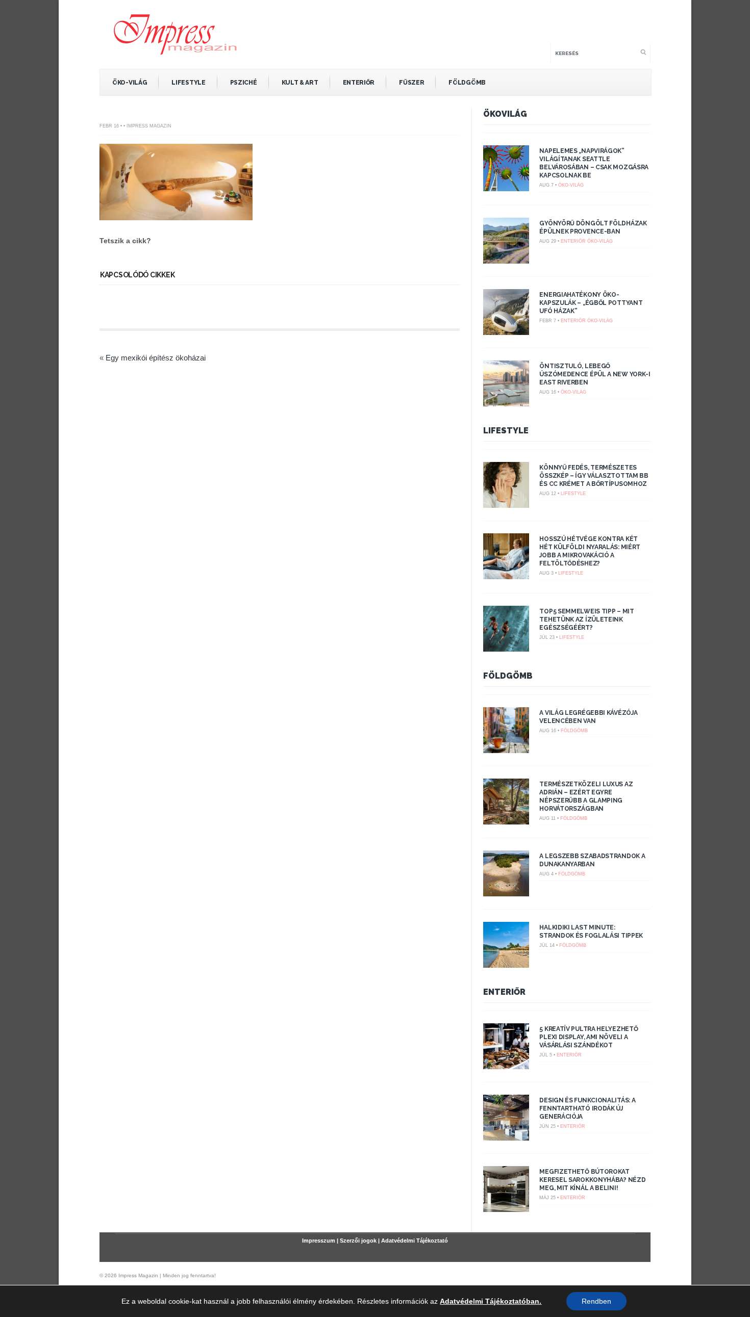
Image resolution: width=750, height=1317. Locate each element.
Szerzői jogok (358, 1240)
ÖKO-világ (129, 82)
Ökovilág (505, 114)
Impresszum (318, 1240)
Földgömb (467, 82)
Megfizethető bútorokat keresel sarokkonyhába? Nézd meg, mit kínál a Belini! (592, 1180)
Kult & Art (300, 82)
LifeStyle (188, 82)
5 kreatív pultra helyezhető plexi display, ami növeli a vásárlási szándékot (588, 1037)
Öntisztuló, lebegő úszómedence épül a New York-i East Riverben (594, 374)
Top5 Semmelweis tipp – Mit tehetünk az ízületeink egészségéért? (586, 619)
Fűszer (411, 82)
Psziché (243, 82)
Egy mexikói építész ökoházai (156, 357)
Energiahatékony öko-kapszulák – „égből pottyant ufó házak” (590, 303)
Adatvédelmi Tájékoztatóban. (490, 1301)
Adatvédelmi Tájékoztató (414, 1240)
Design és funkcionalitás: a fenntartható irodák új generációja (587, 1108)
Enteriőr (359, 82)
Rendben (596, 1301)
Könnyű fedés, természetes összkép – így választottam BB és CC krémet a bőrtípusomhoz (593, 475)
